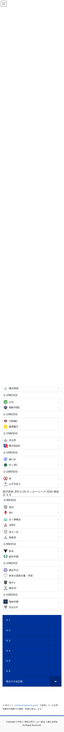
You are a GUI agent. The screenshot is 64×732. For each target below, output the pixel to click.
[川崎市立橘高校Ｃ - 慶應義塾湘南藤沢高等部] (32, 424)
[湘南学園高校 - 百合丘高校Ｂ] (32, 604)
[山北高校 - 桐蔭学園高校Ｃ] (32, 405)
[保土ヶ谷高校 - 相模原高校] (32, 534)
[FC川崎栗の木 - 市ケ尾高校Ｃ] (32, 462)
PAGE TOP (59, 707)
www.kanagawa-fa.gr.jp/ (26, 705)
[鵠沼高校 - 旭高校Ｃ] (32, 510)
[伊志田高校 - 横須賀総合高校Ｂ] (32, 443)
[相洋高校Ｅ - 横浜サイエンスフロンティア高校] (32, 585)
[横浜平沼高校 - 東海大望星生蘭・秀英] (32, 573)
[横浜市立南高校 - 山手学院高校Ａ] (32, 481)
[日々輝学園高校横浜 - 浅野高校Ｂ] (32, 522)
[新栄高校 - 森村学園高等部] (32, 554)
